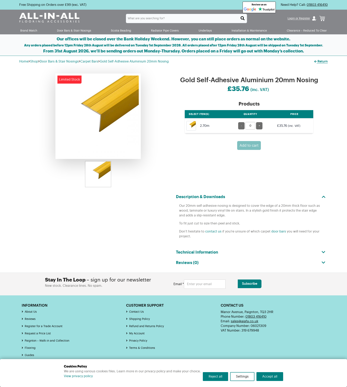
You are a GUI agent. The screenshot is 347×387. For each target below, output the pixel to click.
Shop (34, 61)
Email (179, 284)
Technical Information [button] (197, 252)
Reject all (215, 376)
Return (322, 61)
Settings (242, 376)
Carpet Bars (89, 61)
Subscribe (249, 283)
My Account (137, 333)
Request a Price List (38, 333)
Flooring (30, 348)
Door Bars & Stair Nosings (74, 30)
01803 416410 (317, 4)
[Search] (242, 18)
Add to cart (249, 145)
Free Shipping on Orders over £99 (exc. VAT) (52, 4)
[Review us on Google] (250, 9)
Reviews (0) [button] (187, 263)
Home (24, 61)
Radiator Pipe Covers (165, 30)
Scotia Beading (121, 30)
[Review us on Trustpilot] (266, 9)
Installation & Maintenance (249, 30)
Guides (29, 355)
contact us (213, 231)
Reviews (30, 319)
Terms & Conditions (142, 348)
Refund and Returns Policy (146, 326)
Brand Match (28, 30)
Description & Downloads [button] (200, 197)
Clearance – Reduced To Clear (307, 30)
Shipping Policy (139, 319)
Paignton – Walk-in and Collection (47, 340)
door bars (278, 231)
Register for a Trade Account (43, 326)
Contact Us (136, 311)
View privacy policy (78, 376)
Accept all (269, 376)
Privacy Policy (138, 340)
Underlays (205, 30)
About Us (31, 311)
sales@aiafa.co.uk (244, 321)
